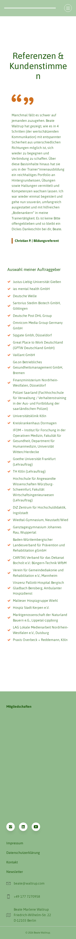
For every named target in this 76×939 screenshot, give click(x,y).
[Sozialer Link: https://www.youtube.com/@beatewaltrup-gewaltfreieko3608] (38, 826)
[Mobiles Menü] (68, 8)
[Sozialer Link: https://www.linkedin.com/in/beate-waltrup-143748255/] (25, 826)
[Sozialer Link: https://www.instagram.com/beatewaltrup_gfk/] (12, 826)
